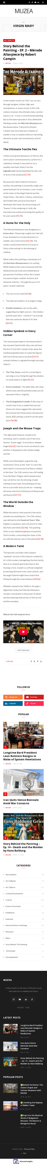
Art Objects (9, 40)
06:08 (13, 420)
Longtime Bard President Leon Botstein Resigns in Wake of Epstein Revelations (22, 756)
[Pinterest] (37, 661)
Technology (10, 951)
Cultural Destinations (14, 893)
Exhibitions (10, 913)
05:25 (30, 379)
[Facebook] (31, 661)
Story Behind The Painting (16, 944)
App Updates (11, 874)
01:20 (19, 216)
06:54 (12, 446)
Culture (9, 900)
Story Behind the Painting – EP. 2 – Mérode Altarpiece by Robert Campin (22, 52)
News (8, 938)
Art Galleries (11, 881)
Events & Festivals (13, 906)
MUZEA (8, 63)
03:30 (28, 293)
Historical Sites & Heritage (16, 925)
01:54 (29, 241)
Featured (9, 919)
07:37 (17, 495)
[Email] (41, 661)
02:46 (24, 527)
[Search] (43, 2)
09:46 (36, 579)
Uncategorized (12, 957)
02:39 (40, 539)
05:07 (35, 356)
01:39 (27, 174)
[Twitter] (34, 661)
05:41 (9, 323)
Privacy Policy (29, 1149)
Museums (10, 932)
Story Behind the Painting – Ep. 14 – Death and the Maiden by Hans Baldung (23, 847)
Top (24, 1153)
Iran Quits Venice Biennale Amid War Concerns (21, 801)
